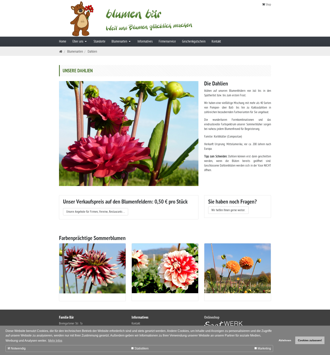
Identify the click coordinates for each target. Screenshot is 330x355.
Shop (268, 4)
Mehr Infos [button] (55, 340)
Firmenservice (167, 41)
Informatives (145, 41)
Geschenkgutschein (193, 41)
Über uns (78, 41)
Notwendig (18, 348)
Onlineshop (211, 317)
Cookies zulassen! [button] (310, 340)
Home (62, 41)
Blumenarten (120, 41)
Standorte (99, 41)
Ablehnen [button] (285, 340)
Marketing (264, 348)
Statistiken (141, 348)
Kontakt (216, 41)
